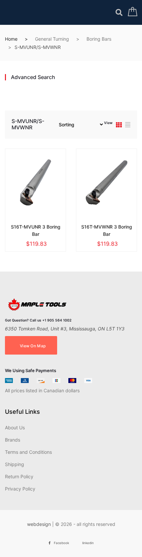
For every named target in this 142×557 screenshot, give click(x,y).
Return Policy (19, 476)
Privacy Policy (20, 489)
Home (11, 39)
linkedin (88, 543)
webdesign (39, 524)
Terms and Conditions (28, 452)
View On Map (33, 345)
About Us (15, 427)
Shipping (14, 464)
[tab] (119, 125)
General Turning (52, 39)
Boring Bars (99, 39)
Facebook (61, 543)
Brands (12, 440)
